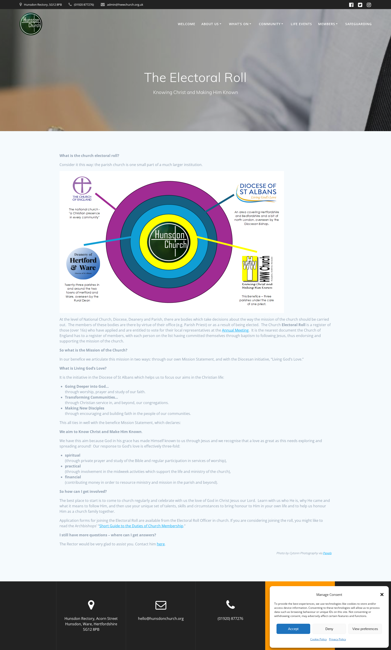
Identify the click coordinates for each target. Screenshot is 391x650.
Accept (293, 629)
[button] (382, 594)
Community (270, 24)
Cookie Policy (318, 639)
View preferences (365, 629)
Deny (329, 629)
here (161, 544)
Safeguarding (358, 24)
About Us (210, 24)
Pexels (327, 553)
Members (326, 24)
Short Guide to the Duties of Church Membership (141, 525)
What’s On (239, 24)
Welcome (186, 24)
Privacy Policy (337, 639)
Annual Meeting (235, 330)
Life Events (301, 24)
